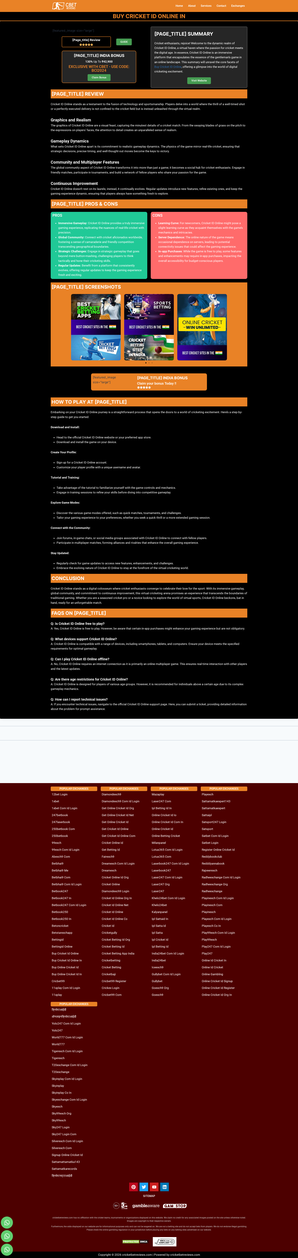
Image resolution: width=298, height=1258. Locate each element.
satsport (207, 829)
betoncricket (60, 926)
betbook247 (60, 891)
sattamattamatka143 (66, 1162)
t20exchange (60, 1072)
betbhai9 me (60, 870)
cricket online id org (115, 877)
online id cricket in (214, 960)
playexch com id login (216, 919)
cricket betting (111, 967)
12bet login (59, 794)
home (179, 5)
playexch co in (211, 926)
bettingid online (62, 946)
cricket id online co (114, 919)
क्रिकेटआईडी (59, 1009)
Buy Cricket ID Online (167, 66)
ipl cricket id (160, 939)
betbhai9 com (61, 877)
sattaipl (207, 815)
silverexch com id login (67, 1141)
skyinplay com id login (67, 1079)
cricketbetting (111, 960)
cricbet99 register (114, 981)
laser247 (158, 891)
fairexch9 (108, 856)
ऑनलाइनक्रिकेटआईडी (64, 1016)
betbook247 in (61, 898)
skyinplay (58, 1085)
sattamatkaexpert (213, 808)
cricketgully (109, 932)
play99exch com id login (218, 932)
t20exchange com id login (69, 1065)
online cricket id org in (217, 995)
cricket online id (112, 842)
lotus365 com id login (167, 849)
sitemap (149, 1196)
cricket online (111, 884)
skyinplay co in (61, 1092)
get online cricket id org (118, 808)
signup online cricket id (67, 1155)
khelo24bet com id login (168, 898)
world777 (58, 1044)
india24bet (159, 960)
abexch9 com (61, 856)
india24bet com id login (168, 953)
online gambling (212, 974)
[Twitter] (144, 1187)
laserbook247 (161, 870)
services (206, 5)
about (192, 5)
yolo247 (57, 1030)
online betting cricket (166, 836)
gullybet (157, 981)
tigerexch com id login (67, 1051)
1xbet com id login (64, 808)
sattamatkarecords (64, 1168)
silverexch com (62, 1148)
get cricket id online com (118, 836)
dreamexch (109, 870)
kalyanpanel (159, 912)
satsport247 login (214, 822)
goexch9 (157, 995)
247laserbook (61, 822)
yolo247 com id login (66, 1023)
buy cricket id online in (67, 960)
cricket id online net (115, 905)
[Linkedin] (164, 1187)
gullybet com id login (166, 974)
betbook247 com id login (69, 905)
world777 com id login (67, 1037)
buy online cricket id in (67, 974)
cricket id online (112, 912)
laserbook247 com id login (170, 863)
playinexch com (212, 905)
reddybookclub (212, 856)
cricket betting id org (116, 939)
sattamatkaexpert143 (216, 801)
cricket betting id (113, 946)
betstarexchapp (62, 932)
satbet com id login (215, 836)
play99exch (209, 939)
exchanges (238, 5)
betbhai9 (57, 863)
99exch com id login (65, 849)
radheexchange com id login (221, 877)
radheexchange (212, 891)
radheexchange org (215, 884)
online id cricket (212, 967)
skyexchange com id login (69, 1099)
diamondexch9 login (115, 891)
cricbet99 (58, 981)
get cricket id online (115, 829)
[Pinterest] (133, 1187)
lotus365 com (161, 856)
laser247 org (161, 884)
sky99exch (59, 1120)
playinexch (209, 912)
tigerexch (58, 1058)
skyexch (57, 1106)
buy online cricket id (65, 967)
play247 (207, 953)
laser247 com (161, 801)
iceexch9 (157, 967)
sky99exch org (61, 1113)
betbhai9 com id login (67, 884)
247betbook (60, 815)
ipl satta (157, 932)
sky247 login (60, 1127)
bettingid (58, 939)
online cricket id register (218, 988)
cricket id (108, 926)
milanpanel (159, 842)
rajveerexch (209, 870)
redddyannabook (213, 863)
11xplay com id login (66, 988)
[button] (145, 362)
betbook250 (60, 912)
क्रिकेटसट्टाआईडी (62, 1175)
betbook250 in (61, 919)
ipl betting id (160, 946)
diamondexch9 (111, 794)
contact (221, 5)
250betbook (60, 836)
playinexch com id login (218, 898)
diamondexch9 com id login (120, 801)
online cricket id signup (217, 981)
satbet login (210, 842)
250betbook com (63, 829)
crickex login (110, 988)
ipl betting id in (162, 808)
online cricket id (162, 829)
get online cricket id (115, 822)
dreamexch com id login (118, 863)
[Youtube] (154, 1187)
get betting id (111, 849)
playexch (207, 794)
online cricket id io (164, 815)
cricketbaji (109, 974)
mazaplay (158, 794)
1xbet (55, 801)
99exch (56, 842)
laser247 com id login (167, 877)
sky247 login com (64, 1134)
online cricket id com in (167, 822)
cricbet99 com (112, 995)
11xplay (57, 995)
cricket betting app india (118, 953)
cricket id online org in (117, 898)
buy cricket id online (65, 953)
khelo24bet (159, 905)
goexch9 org (160, 988)
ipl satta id (159, 926)
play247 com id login (216, 946)
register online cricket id (218, 849)
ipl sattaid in (160, 919)
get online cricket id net (118, 815)
